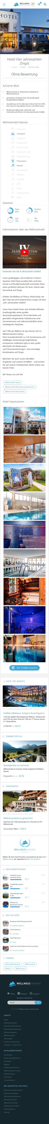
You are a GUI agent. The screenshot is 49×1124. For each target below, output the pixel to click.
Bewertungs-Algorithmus (12, 1058)
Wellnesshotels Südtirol (11, 1106)
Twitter (12, 994)
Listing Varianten (9, 1080)
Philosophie (8, 1077)
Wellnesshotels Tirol (10, 1100)
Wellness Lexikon (9, 1035)
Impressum (7, 1045)
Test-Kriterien (8, 1055)
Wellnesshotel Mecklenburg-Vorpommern (20, 387)
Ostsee (23, 67)
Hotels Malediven (9, 1109)
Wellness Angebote (10, 1032)
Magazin (7, 1064)
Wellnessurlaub (30, 964)
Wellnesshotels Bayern (11, 1093)
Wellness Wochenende (12, 964)
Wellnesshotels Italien (11, 1103)
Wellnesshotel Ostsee (12, 382)
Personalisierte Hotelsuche (12, 1029)
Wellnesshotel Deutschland (14, 392)
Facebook (23, 994)
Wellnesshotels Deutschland (13, 1090)
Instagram (35, 994)
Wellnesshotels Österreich (12, 1096)
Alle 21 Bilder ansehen (27, 668)
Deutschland (33, 67)
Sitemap (6, 1112)
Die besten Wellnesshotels (12, 1026)
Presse (6, 1020)
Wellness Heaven (9, 1074)
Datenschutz (17, 1045)
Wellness (8, 969)
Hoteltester (7, 1061)
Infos (9, 50)
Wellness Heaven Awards (12, 1071)
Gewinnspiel (8, 1039)
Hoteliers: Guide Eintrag (11, 1042)
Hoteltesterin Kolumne (11, 1068)
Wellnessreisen (20, 969)
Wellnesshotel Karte (10, 1023)
